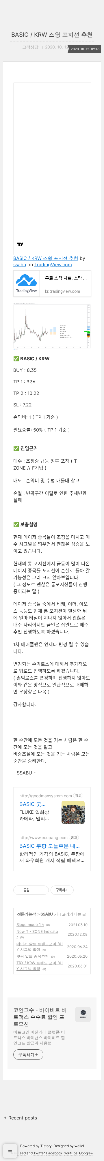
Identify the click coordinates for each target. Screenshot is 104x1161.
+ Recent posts (20, 1118)
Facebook (54, 1153)
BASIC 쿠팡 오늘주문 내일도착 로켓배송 (50, 846)
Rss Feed (18, 1153)
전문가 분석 (26, 913)
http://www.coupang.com (43, 837)
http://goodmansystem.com (45, 795)
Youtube (70, 1153)
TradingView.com (53, 264)
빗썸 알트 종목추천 (32, 956)
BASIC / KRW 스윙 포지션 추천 (52, 34)
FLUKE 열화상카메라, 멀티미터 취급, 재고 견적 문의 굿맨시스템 (34, 815)
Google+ (86, 1153)
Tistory (46, 1146)
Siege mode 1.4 (30, 924)
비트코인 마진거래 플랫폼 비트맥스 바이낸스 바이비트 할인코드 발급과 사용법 (39, 1037)
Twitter (39, 1153)
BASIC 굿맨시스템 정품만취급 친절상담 (33, 804)
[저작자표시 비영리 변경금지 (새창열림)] (81, 890)
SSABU (46, 913)
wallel (79, 1146)
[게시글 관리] (42, 890)
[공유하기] (35, 890)
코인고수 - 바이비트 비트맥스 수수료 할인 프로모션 (40, 1017)
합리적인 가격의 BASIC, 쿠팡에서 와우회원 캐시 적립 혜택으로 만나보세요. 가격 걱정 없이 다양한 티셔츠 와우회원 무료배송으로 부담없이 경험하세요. (52, 857)
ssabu (19, 264)
